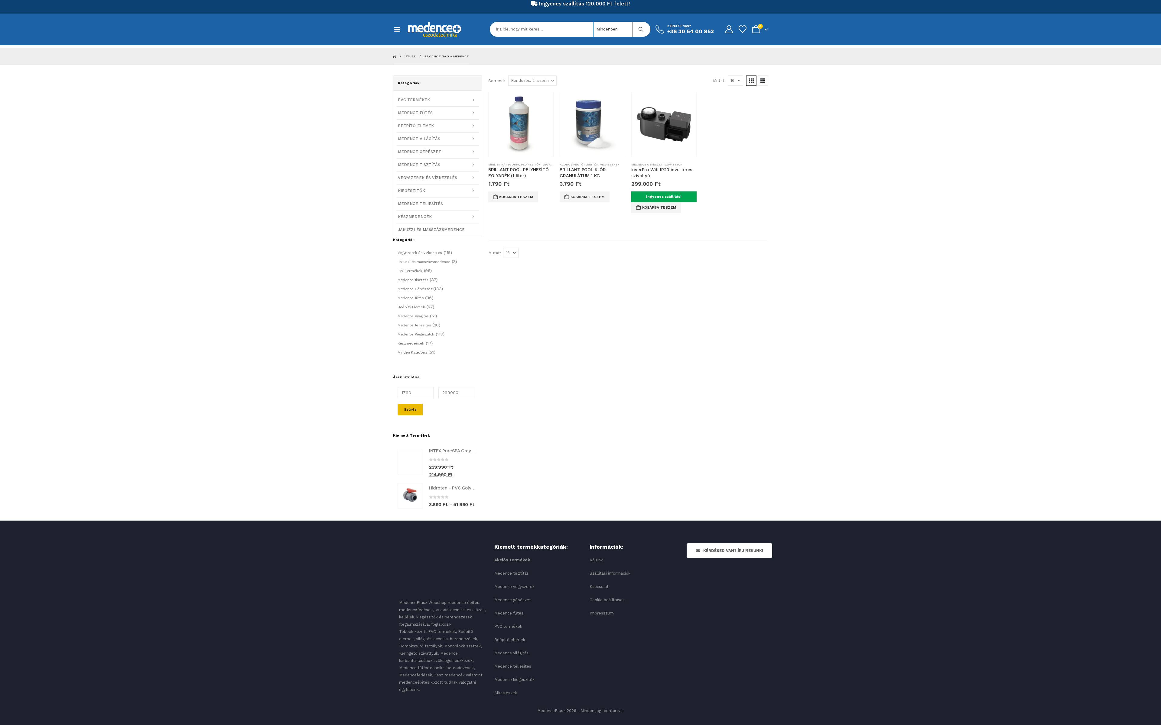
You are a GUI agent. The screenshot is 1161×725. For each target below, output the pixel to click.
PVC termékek (508, 626)
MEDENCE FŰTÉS (415, 113)
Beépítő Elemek (411, 307)
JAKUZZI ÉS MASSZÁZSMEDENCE (431, 229)
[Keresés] (641, 29)
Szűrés (410, 409)
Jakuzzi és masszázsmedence (424, 262)
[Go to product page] (521, 124)
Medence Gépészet (646, 164)
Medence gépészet (512, 600)
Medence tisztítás (413, 280)
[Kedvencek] (742, 29)
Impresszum (602, 613)
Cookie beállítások (607, 600)
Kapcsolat (599, 586)
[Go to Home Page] (394, 56)
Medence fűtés (411, 298)
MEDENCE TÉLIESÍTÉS (420, 203)
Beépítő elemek (509, 639)
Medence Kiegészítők (416, 334)
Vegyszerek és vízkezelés (420, 253)
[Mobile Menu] (400, 29)
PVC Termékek (410, 271)
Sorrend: (496, 81)
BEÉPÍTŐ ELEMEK (416, 126)
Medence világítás (511, 653)
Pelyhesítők (531, 164)
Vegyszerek (552, 164)
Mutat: (719, 81)
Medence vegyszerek (514, 586)
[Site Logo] (434, 29)
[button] (751, 80)
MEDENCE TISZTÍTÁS (419, 164)
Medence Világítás (413, 316)
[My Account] (728, 29)
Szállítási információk (610, 573)
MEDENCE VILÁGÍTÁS (419, 138)
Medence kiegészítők (514, 679)
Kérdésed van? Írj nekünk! (732, 550)
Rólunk (596, 560)
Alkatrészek (505, 693)
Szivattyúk (673, 164)
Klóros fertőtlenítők (579, 164)
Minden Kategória (503, 164)
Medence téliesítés (414, 325)
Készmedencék (411, 343)
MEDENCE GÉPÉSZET (419, 151)
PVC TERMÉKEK (414, 100)
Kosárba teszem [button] (516, 197)
